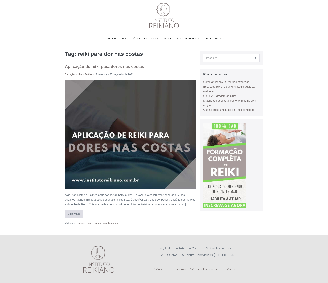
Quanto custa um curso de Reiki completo (228, 109)
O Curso (159, 269)
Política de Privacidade (204, 269)
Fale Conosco (215, 38)
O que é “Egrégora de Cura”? (220, 96)
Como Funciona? (114, 38)
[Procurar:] (231, 57)
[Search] (255, 58)
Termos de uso (176, 269)
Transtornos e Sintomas (105, 223)
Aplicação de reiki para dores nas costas (104, 66)
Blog (167, 38)
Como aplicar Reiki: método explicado (226, 82)
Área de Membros (188, 38)
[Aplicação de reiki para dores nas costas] (130, 134)
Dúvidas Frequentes (145, 38)
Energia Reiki (84, 223)
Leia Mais (75, 212)
